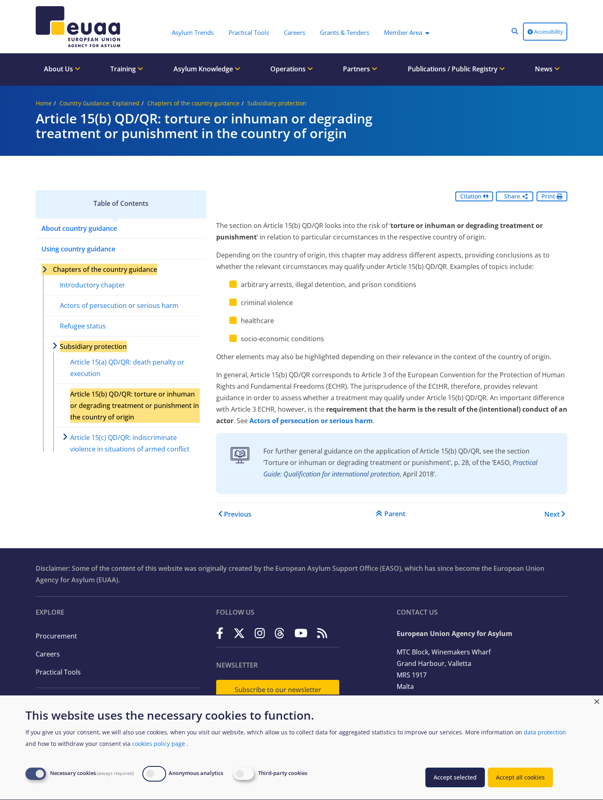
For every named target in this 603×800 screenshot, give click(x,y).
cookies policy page (158, 744)
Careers (48, 654)
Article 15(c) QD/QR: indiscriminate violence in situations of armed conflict (130, 443)
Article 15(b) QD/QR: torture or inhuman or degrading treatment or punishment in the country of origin (134, 406)
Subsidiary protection (276, 103)
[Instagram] (260, 633)
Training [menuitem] (123, 68)
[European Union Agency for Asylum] (80, 26)
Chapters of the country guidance (193, 103)
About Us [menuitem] (59, 68)
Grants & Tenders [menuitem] (344, 32)
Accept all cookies (520, 777)
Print (549, 196)
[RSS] (322, 633)
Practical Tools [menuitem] (248, 32)
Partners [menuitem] (357, 68)
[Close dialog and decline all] (597, 700)
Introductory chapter (92, 284)
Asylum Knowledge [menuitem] (204, 68)
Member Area (403, 32)
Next (552, 514)
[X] (239, 633)
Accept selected (455, 777)
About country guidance (79, 228)
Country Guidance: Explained (99, 103)
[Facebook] (220, 633)
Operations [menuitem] (288, 68)
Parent (394, 513)
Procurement (56, 635)
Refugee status (83, 325)
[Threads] (279, 633)
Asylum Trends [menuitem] (193, 32)
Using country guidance (78, 248)
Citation (471, 196)
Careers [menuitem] (294, 32)
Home (44, 103)
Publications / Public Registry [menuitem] (453, 68)
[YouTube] (301, 633)
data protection (545, 732)
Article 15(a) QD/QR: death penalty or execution (127, 368)
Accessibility (548, 31)
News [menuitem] (544, 68)
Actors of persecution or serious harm (119, 305)
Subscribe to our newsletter (278, 689)
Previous (237, 514)
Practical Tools (58, 672)
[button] (515, 31)
